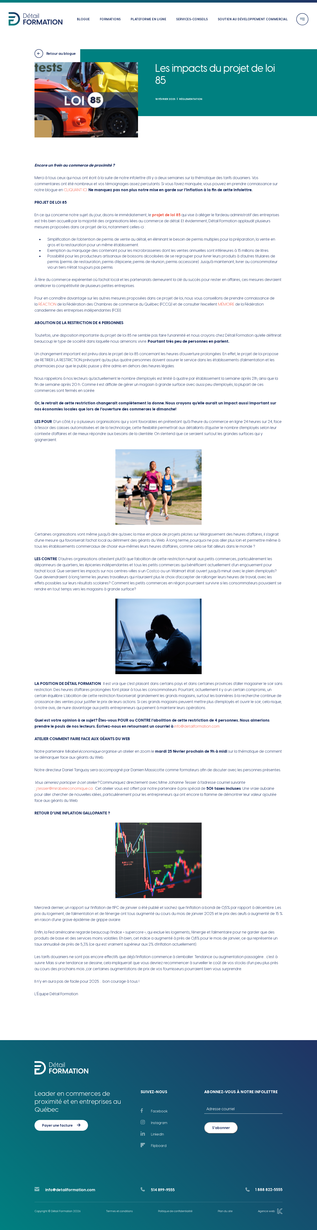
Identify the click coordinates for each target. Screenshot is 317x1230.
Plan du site (225, 1211)
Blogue (83, 19)
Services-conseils (192, 19)
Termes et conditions (119, 1211)
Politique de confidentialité (175, 1211)
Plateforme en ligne (148, 19)
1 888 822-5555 (268, 1189)
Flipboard (158, 1146)
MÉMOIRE (226, 304)
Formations (110, 19)
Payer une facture (57, 1125)
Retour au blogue (61, 54)
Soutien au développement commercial (253, 19)
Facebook (159, 1111)
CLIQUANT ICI (75, 190)
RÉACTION (47, 304)
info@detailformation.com (70, 1189)
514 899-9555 (163, 1189)
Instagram (159, 1123)
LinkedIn (157, 1134)
